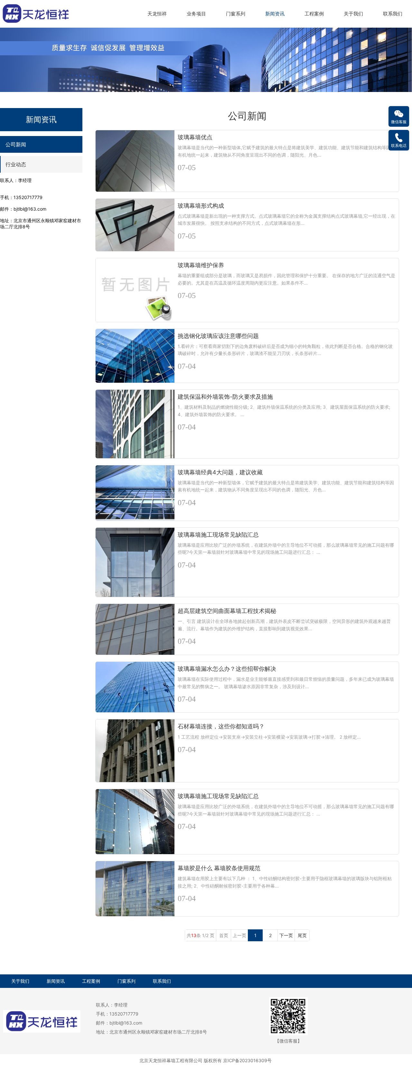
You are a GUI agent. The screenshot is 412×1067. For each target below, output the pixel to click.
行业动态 (15, 164)
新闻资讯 (275, 14)
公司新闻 (15, 144)
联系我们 (392, 14)
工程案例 (314, 14)
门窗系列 (235, 14)
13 (193, 935)
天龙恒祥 (157, 14)
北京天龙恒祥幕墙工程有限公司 (170, 1060)
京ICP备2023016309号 (247, 1060)
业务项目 (196, 14)
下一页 (286, 935)
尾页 (302, 935)
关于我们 (353, 14)
